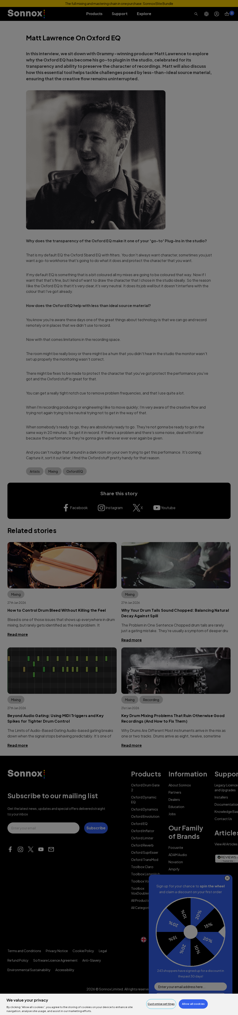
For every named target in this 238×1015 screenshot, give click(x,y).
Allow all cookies (193, 1004)
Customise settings (161, 1004)
